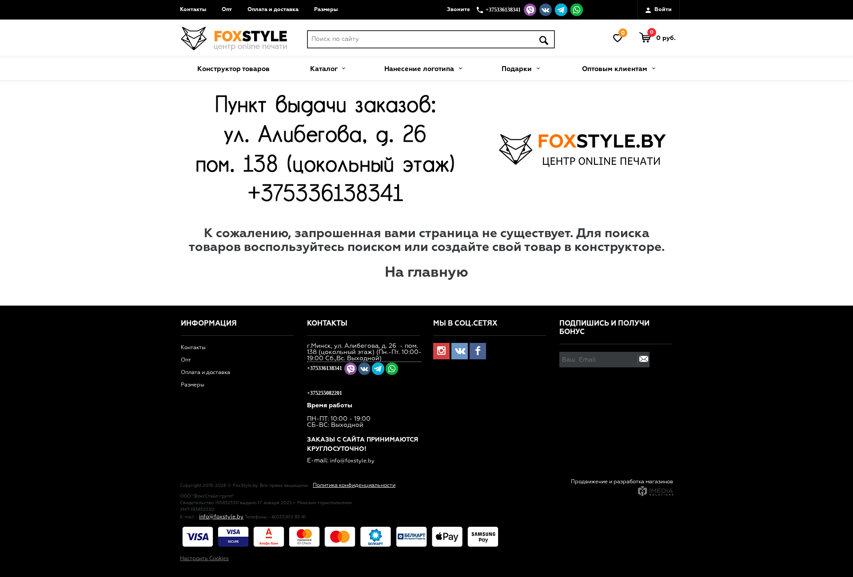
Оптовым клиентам (615, 69)
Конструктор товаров (233, 69)
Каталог (324, 69)
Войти (662, 9)
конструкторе (618, 247)
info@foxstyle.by (352, 461)
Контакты (193, 9)
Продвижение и (592, 482)
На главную (426, 273)
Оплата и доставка (273, 9)
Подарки (518, 69)
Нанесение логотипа (420, 69)
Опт (227, 9)
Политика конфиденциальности (354, 485)
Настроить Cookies (204, 558)
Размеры (326, 9)
